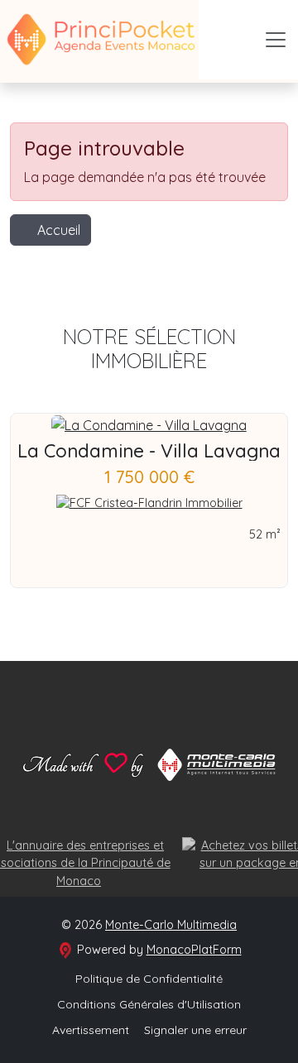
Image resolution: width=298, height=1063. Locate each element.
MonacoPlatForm (194, 949)
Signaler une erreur (195, 1029)
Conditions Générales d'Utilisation (149, 1004)
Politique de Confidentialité (149, 978)
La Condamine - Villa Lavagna (149, 450)
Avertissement (90, 1029)
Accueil (58, 230)
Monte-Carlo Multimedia (171, 924)
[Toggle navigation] (275, 39)
